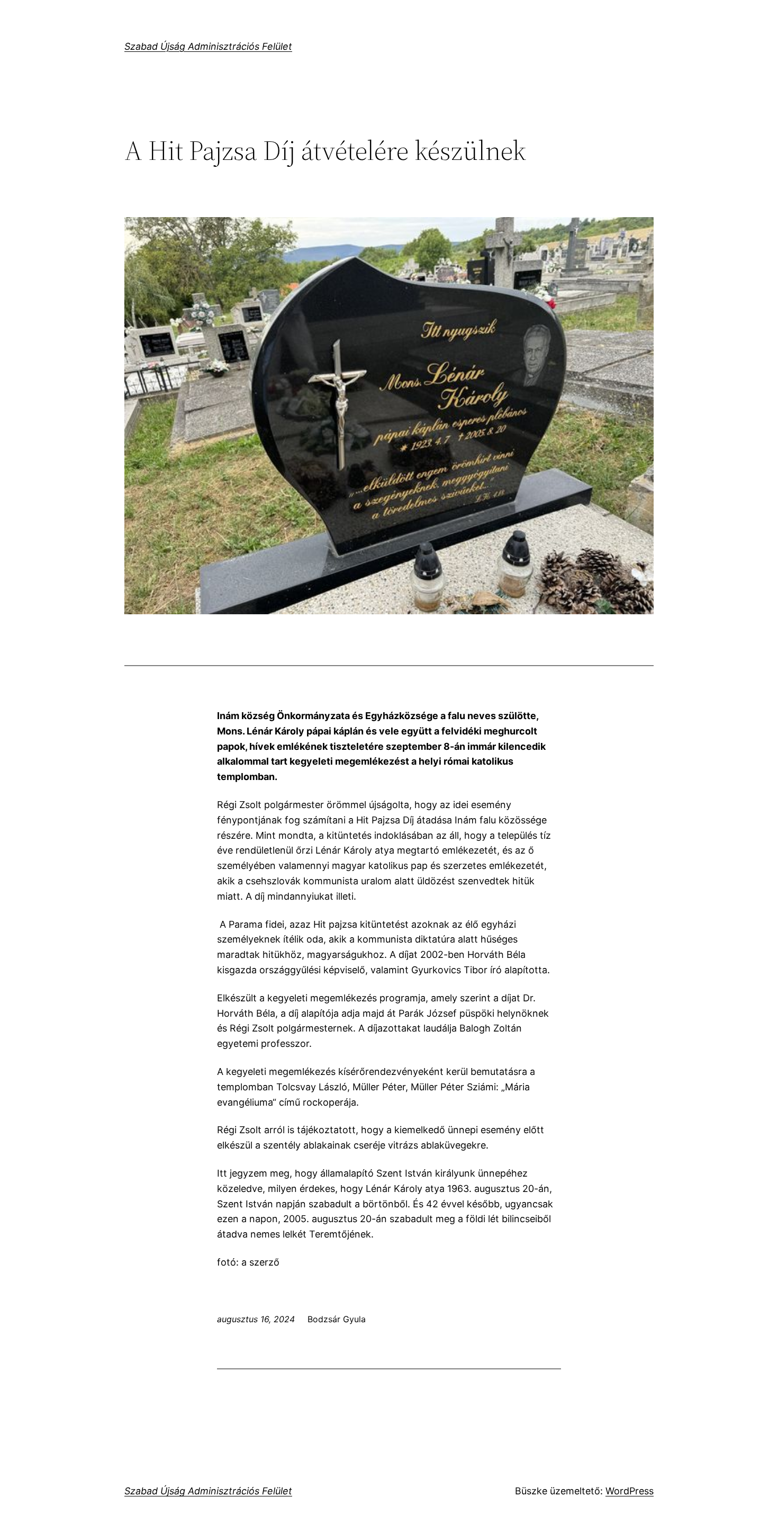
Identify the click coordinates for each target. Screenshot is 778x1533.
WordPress (629, 1490)
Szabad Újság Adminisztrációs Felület (208, 46)
